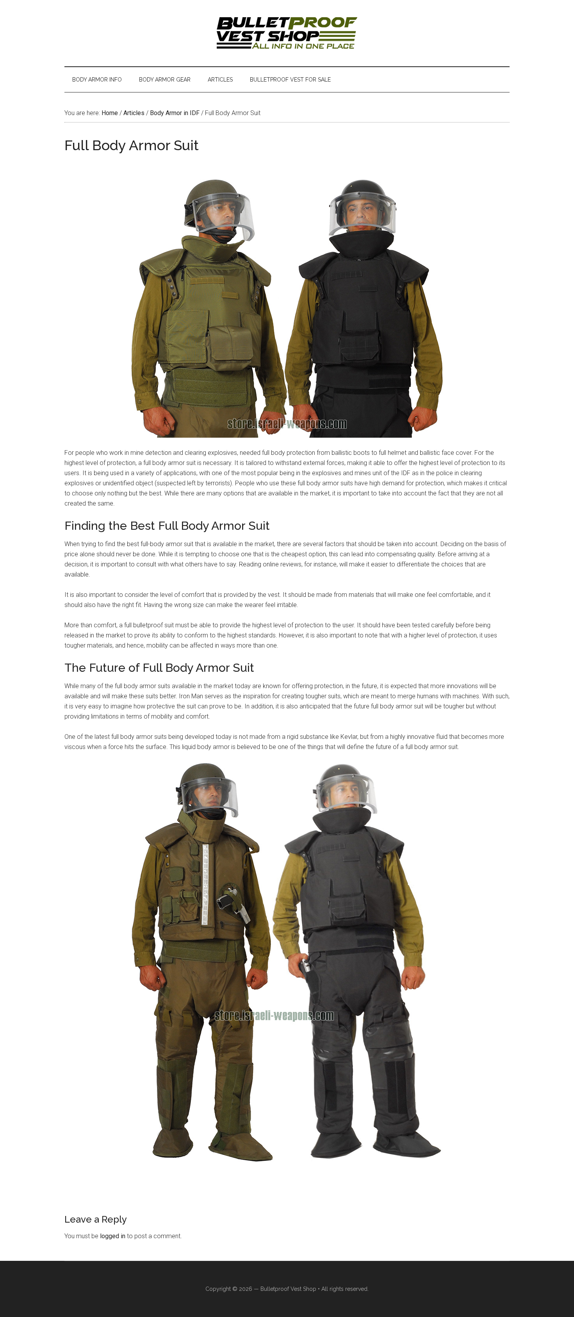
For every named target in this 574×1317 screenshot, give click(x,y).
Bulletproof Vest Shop (288, 1289)
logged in (112, 1236)
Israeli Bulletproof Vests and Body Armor (287, 33)
